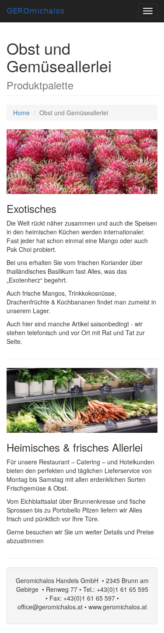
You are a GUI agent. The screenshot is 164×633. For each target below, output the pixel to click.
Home (21, 112)
